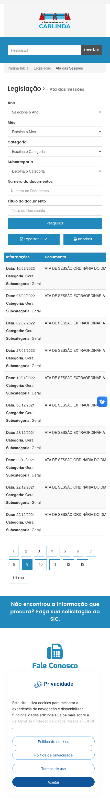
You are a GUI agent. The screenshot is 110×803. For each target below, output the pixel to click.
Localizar (91, 50)
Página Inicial (18, 68)
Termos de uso (53, 768)
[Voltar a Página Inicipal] (55, 20)
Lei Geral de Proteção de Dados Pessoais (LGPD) (53, 721)
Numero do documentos (30, 181)
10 (41, 565)
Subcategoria (20, 162)
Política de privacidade (53, 755)
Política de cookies (53, 741)
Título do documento (27, 201)
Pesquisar (55, 223)
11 (54, 565)
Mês (11, 122)
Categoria (17, 142)
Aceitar (53, 782)
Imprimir (84, 239)
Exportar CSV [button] (35, 239)
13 (82, 565)
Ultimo (18, 578)
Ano (11, 103)
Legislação (42, 68)
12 (68, 565)
